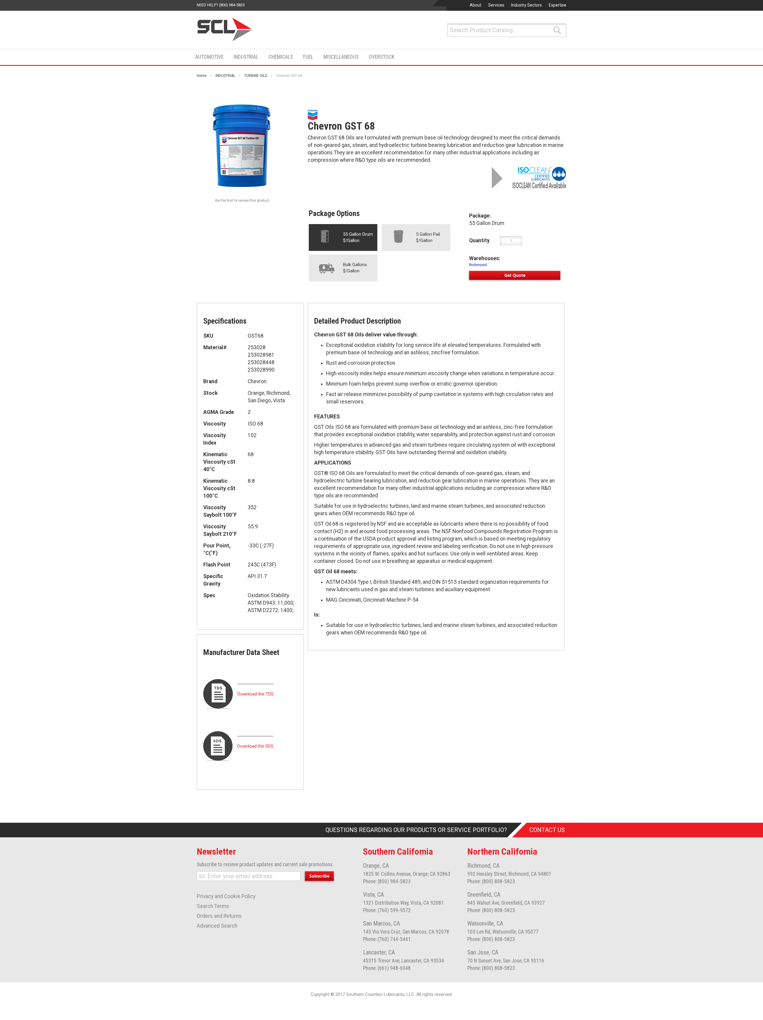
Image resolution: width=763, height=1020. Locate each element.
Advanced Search (217, 926)
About (475, 5)
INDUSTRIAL (225, 76)
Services (496, 5)
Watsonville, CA (485, 923)
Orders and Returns (219, 916)
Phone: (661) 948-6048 (387, 968)
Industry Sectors (526, 5)
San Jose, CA (482, 952)
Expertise (557, 5)
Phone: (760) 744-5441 (387, 939)
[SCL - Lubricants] (225, 29)
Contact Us (547, 829)
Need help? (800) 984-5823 (221, 5)
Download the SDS (255, 746)
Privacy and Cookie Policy (226, 896)
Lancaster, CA (379, 952)
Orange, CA (376, 865)
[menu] (296, 57)
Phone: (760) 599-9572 (387, 910)
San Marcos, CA (381, 923)
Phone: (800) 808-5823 (491, 881)
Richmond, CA (483, 865)
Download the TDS (256, 694)
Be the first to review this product (242, 200)
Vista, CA (373, 894)
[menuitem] (211, 57)
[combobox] (506, 30)
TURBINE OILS (255, 76)
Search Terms (213, 906)
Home (202, 76)
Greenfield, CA (483, 894)
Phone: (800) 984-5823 (387, 881)
